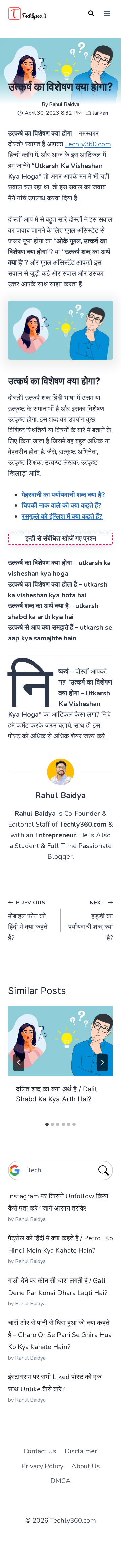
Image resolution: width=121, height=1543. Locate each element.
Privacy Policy (42, 1466)
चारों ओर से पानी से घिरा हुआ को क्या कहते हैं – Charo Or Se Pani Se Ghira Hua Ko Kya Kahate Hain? (60, 1335)
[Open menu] (106, 13)
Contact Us (40, 1451)
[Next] (102, 1062)
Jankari (100, 113)
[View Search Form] (91, 13)
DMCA (60, 1480)
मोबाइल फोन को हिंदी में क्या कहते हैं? (27, 920)
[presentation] (60, 1041)
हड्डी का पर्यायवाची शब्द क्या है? (90, 920)
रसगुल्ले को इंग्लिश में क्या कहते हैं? (62, 516)
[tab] (47, 1124)
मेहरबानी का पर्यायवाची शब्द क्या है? (63, 494)
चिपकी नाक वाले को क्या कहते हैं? (62, 505)
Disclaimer (81, 1451)
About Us (85, 1466)
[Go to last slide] (18, 1062)
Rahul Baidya (64, 104)
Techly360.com (88, 144)
